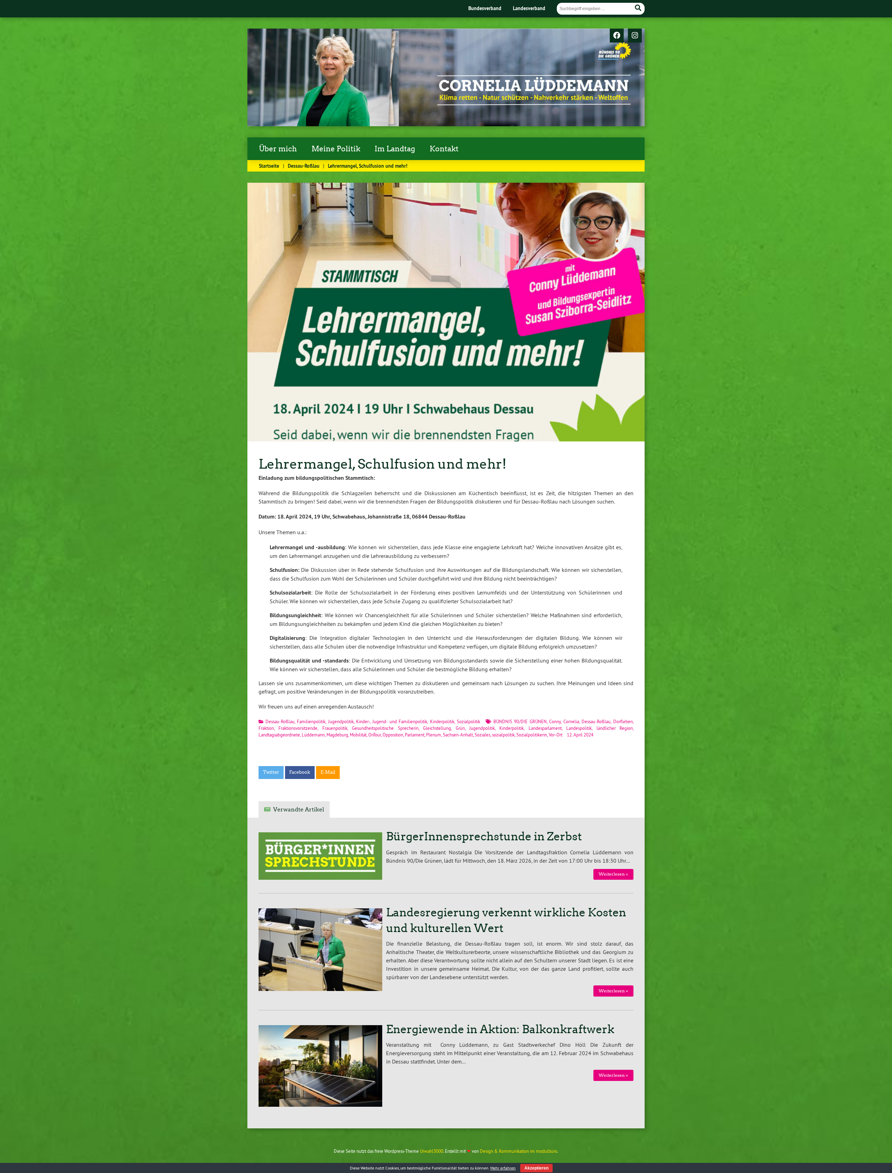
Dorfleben (623, 721)
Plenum (433, 734)
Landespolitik (579, 728)
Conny (555, 721)
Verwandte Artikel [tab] (298, 809)
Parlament (414, 734)
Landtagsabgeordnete (279, 734)
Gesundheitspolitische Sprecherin (385, 728)
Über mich (278, 148)
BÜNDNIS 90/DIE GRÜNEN (520, 721)
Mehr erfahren (503, 1168)
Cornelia (571, 721)
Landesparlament (545, 728)
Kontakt (444, 148)
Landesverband (529, 8)
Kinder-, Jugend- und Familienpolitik (391, 721)
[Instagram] (635, 35)
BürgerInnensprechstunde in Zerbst (484, 836)
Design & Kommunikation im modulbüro (518, 1151)
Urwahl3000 (431, 1151)
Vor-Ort (555, 734)
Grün (460, 728)
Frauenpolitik (334, 728)
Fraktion (266, 728)
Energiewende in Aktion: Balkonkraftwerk (500, 1029)
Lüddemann (313, 734)
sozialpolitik (503, 734)
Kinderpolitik (442, 721)
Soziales (482, 734)
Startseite (269, 165)
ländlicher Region (615, 728)
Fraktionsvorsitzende (297, 728)
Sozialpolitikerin (531, 734)
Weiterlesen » (613, 874)
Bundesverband (484, 8)
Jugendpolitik (341, 721)
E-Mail (328, 772)
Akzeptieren (536, 1168)
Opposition (393, 734)
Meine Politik (336, 148)
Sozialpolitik (468, 721)
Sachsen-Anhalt (458, 734)
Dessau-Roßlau (304, 165)
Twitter (271, 772)
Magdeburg (337, 734)
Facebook (299, 772)
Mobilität (358, 734)
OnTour (374, 734)
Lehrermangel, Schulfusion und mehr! (383, 464)
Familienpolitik (311, 721)
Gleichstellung (437, 728)
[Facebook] (617, 35)
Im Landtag (395, 148)
